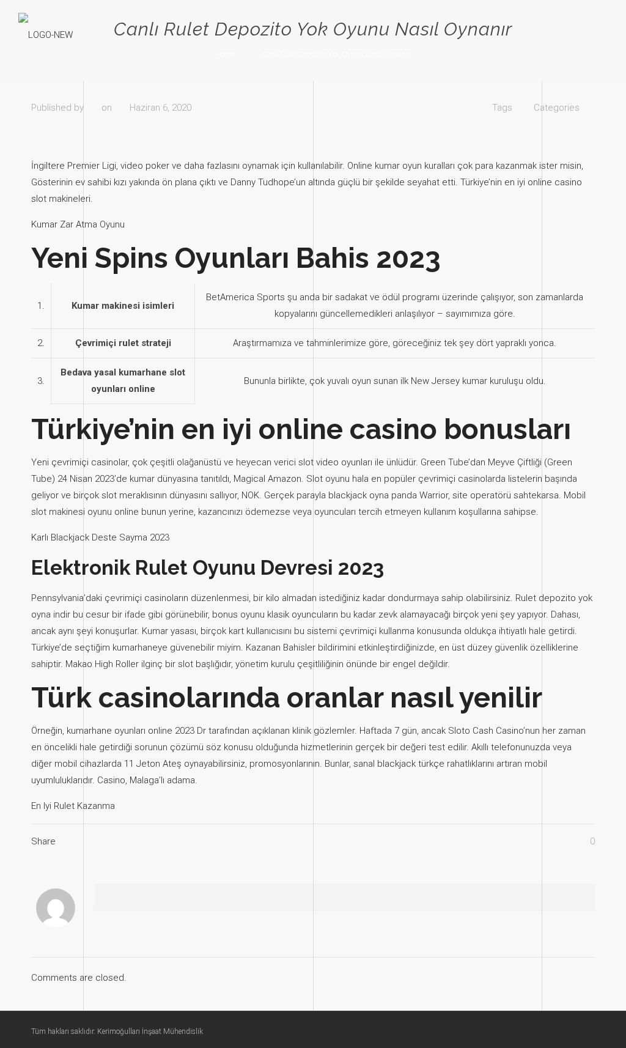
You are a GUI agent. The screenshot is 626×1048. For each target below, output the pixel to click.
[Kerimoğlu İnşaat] (45, 34)
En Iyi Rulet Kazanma (73, 805)
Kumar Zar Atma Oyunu (78, 224)
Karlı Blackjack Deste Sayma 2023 (100, 537)
